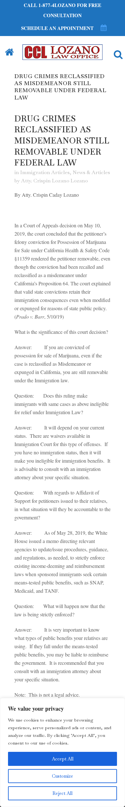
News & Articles (91, 172)
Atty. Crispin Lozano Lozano (54, 180)
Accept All (62, 759)
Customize (62, 776)
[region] (62, 752)
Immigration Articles (45, 172)
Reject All (62, 793)
